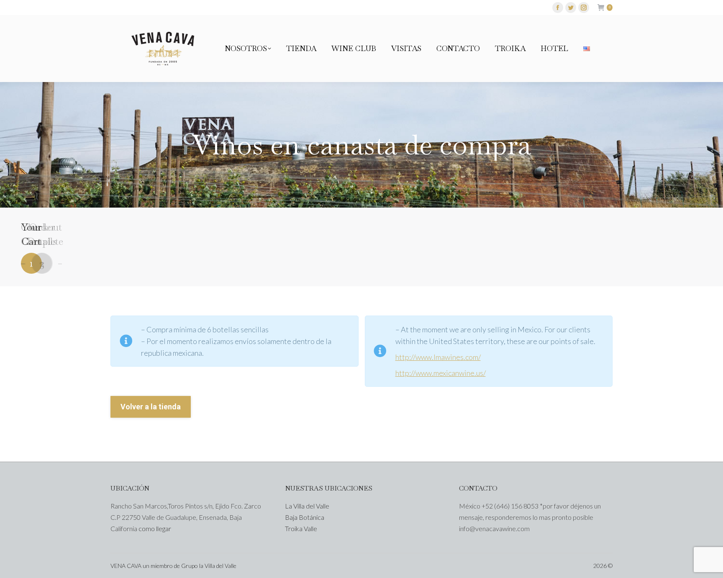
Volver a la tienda (150, 406)
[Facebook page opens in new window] (557, 7)
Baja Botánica (304, 517)
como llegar (154, 528)
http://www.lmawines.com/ (438, 357)
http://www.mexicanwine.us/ (440, 373)
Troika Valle (301, 528)
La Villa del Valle (307, 506)
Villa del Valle (220, 565)
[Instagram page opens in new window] (583, 7)
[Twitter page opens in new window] (570, 7)
